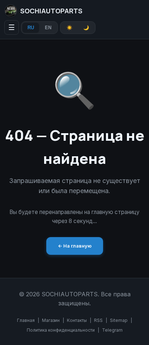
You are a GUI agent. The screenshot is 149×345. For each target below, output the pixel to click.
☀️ (69, 27)
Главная (26, 320)
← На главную (74, 246)
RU (30, 27)
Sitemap (119, 320)
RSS (98, 320)
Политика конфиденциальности (61, 330)
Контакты (77, 320)
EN (48, 27)
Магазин (51, 320)
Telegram (112, 330)
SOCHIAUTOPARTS (51, 10)
